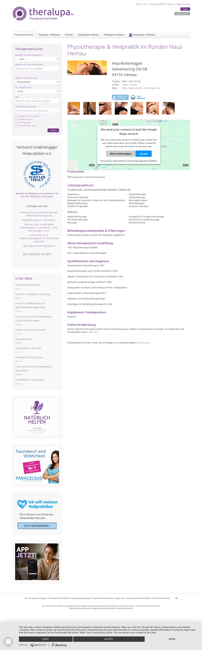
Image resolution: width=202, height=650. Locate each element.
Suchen (53, 130)
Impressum (120, 598)
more (172, 639)
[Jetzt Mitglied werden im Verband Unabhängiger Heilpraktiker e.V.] (37, 174)
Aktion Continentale (161, 598)
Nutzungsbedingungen (81, 598)
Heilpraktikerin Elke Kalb (28, 348)
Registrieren (182, 13)
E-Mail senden (129, 84)
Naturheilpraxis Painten (27, 284)
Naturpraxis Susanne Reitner (30, 329)
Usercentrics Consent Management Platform (135, 161)
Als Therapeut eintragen (35, 598)
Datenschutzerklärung (103, 598)
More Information (121, 153)
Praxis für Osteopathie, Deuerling (32, 294)
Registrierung (183, 4)
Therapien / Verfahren (49, 34)
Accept (144, 153)
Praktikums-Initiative (114, 34)
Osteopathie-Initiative (88, 34)
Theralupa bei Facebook (58, 598)
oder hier (93, 332)
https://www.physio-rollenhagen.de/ (141, 87)
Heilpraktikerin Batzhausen (29, 379)
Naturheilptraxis (24, 338)
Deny (45, 639)
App (138, 4)
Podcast (69, 34)
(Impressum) (143, 342)
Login (185, 9)
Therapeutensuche (23, 34)
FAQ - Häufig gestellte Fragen (158, 4)
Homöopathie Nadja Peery (29, 357)
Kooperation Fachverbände (138, 598)
